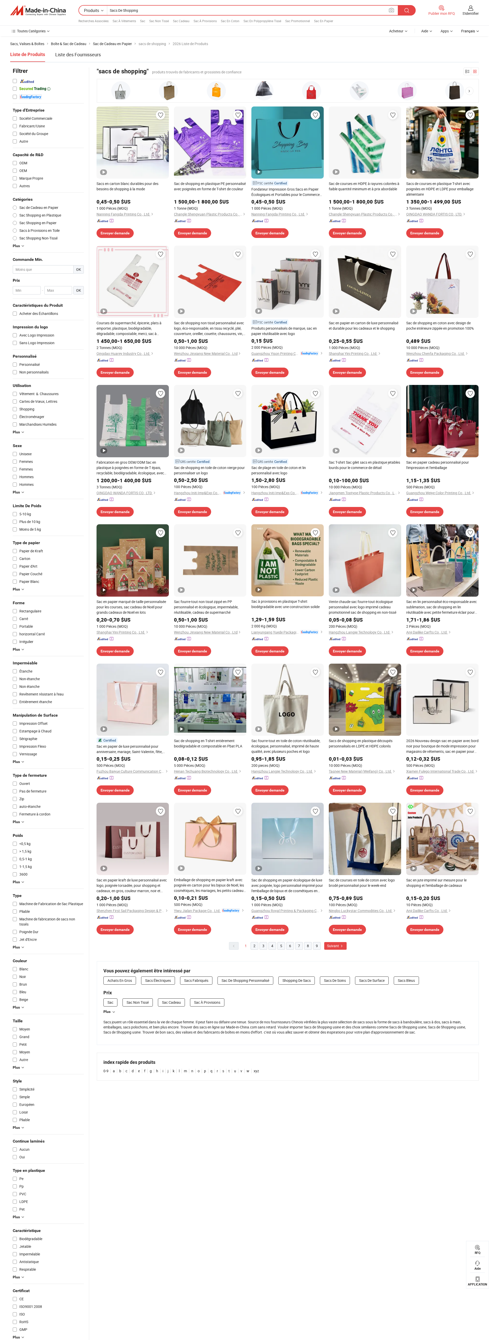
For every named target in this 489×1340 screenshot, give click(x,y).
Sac (142, 21)
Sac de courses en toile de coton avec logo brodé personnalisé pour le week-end (362, 883)
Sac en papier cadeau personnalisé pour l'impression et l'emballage (437, 465)
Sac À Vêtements (124, 21)
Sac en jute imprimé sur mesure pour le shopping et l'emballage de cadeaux (436, 883)
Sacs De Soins (335, 980)
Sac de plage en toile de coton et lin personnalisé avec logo (278, 470)
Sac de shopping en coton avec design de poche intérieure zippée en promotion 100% (440, 325)
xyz (256, 1070)
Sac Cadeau (181, 21)
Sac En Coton (230, 21)
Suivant (333, 945)
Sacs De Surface (372, 980)
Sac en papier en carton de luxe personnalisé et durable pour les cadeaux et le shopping (363, 325)
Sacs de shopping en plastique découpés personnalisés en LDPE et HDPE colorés (360, 743)
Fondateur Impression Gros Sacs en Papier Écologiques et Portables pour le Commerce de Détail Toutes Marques (285, 192)
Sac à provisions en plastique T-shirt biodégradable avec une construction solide (285, 604)
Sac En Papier (323, 21)
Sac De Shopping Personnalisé (245, 980)
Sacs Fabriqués (196, 980)
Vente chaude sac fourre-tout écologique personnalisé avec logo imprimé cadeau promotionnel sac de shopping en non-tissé (362, 607)
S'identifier (471, 13)
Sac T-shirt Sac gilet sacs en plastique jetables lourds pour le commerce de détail (364, 465)
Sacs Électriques (158, 980)
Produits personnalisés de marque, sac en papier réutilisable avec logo (284, 331)
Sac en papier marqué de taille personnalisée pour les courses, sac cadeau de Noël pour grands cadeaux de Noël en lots (131, 607)
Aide (424, 31)
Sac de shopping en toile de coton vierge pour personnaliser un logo (209, 470)
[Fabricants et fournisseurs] (38, 10)
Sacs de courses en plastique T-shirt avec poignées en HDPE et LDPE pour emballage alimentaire (439, 189)
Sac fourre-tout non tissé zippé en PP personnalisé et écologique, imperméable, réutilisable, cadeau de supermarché (206, 607)
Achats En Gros (119, 980)
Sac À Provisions (205, 21)
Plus (107, 1012)
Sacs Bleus (406, 980)
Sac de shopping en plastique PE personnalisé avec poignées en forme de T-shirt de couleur (210, 186)
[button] (469, 91)
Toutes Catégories (31, 31)
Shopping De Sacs (296, 980)
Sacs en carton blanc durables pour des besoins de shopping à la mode (127, 186)
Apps (445, 31)
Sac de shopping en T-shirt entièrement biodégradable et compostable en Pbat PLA (208, 743)
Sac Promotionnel (297, 21)
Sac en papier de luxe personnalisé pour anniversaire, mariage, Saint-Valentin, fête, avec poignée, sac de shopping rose (129, 749)
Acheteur (396, 31)
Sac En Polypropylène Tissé (262, 21)
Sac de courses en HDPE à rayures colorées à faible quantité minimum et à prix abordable (364, 186)
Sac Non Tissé (159, 21)
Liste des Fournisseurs (78, 54)
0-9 (105, 1070)
